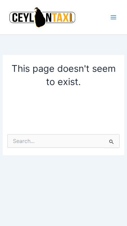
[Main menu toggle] (113, 17)
